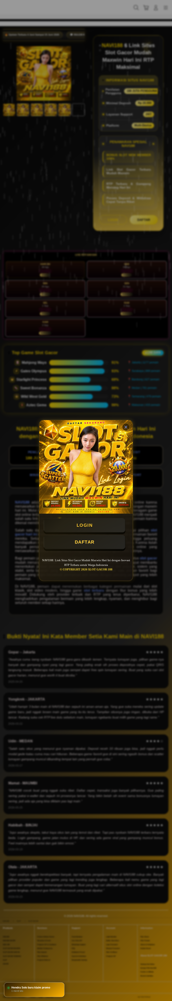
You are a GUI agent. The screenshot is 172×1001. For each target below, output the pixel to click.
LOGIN (85, 525)
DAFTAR (85, 542)
